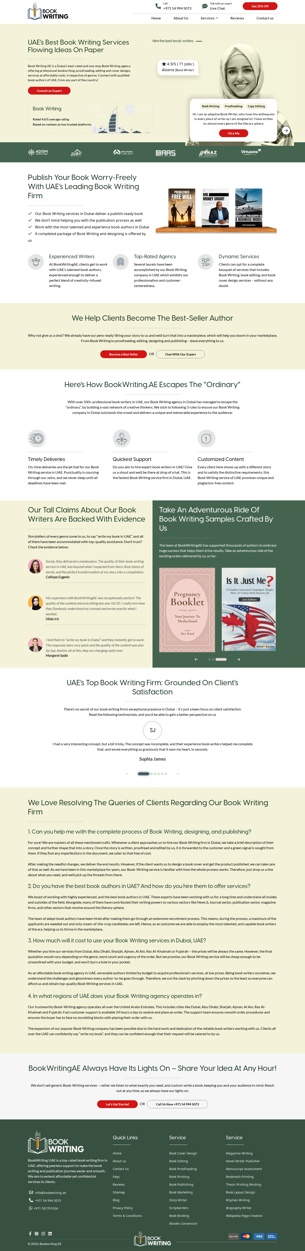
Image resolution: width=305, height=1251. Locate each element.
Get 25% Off (260, 6)
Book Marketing (181, 1192)
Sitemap (119, 1192)
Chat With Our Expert (180, 354)
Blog (116, 1200)
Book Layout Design (240, 1192)
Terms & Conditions (127, 1216)
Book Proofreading (183, 1169)
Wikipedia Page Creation (244, 1216)
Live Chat (221, 6)
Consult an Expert (49, 91)
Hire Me (233, 133)
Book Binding (179, 1216)
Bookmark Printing (240, 1177)
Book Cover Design (183, 1153)
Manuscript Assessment (244, 1169)
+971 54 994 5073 (177, 6)
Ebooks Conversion (183, 1223)
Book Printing (179, 1177)
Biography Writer (239, 1208)
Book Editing (178, 1161)
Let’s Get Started (117, 1104)
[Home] (48, 11)
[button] (286, 130)
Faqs (116, 1177)
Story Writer (178, 1200)
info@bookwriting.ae (50, 1193)
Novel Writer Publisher (243, 1161)
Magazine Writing (239, 1153)
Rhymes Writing (238, 1200)
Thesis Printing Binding (243, 1184)
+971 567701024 (46, 1208)
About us (119, 1161)
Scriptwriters (178, 1208)
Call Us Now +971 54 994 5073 (177, 1104)
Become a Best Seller (123, 354)
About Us (180, 18)
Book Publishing (181, 1184)
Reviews (237, 18)
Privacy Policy (123, 1208)
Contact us (265, 18)
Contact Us (121, 1169)
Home (156, 18)
